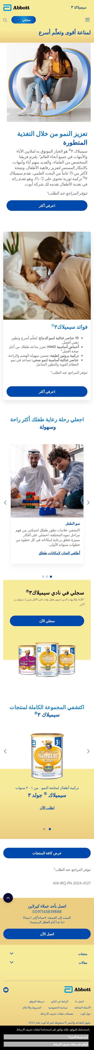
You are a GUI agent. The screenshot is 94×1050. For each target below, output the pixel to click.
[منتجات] (11, 953)
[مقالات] (11, 962)
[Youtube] (6, 990)
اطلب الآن (47, 807)
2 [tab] (47, 577)
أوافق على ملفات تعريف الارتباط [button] (70, 1044)
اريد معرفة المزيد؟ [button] (78, 1037)
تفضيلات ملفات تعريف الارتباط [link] (56, 1013)
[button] (5, 20)
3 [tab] (43, 577)
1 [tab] (51, 577)
